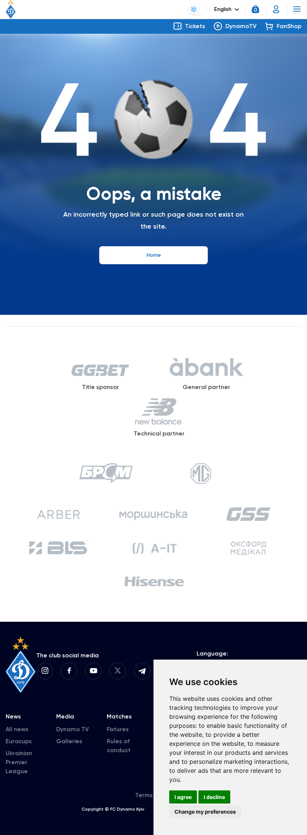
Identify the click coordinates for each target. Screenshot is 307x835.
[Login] (276, 9)
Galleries (69, 741)
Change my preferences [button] (205, 811)
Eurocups (19, 741)
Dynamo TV (72, 729)
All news (17, 729)
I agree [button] (183, 797)
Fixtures (118, 729)
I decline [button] (214, 797)
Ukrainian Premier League (19, 762)
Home (153, 255)
